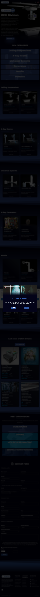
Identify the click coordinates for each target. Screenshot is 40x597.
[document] (20, 298)
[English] (12, 287)
